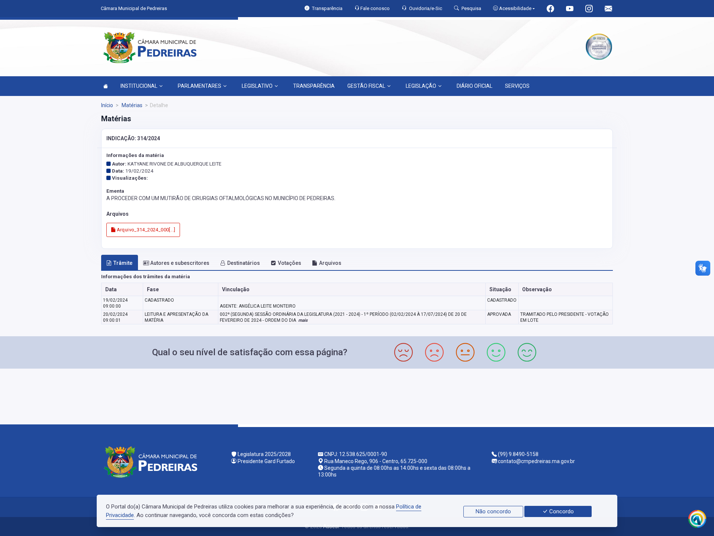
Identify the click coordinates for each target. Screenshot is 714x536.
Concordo (561, 511)
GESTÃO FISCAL (366, 86)
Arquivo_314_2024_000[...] (145, 229)
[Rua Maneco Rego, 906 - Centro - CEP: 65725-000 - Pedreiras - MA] (357, 396)
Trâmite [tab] (122, 263)
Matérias (131, 105)
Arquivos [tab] (330, 263)
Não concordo (493, 511)
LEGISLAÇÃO (421, 86)
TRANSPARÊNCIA (314, 86)
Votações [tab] (289, 263)
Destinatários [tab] (243, 263)
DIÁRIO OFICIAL (474, 86)
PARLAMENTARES (199, 86)
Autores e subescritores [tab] (179, 263)
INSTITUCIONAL (138, 86)
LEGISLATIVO (257, 86)
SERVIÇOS (517, 86)
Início (107, 105)
